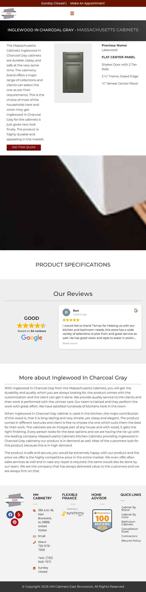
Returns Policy (131, 540)
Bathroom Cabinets (128, 523)
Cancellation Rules (129, 530)
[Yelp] (19, 514)
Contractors (129, 536)
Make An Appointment (87, 3)
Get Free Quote (24, 147)
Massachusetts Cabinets (107, 29)
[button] (72, 13)
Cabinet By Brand (128, 509)
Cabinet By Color (128, 516)
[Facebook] (10, 514)
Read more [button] (70, 343)
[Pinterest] (14, 522)
